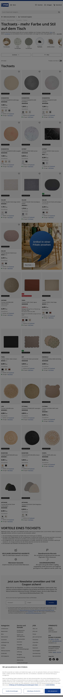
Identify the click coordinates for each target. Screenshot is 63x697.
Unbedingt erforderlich (33, 691)
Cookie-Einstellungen (12, 691)
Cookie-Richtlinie (50, 685)
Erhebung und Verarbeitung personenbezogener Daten (23, 685)
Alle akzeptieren (52, 691)
